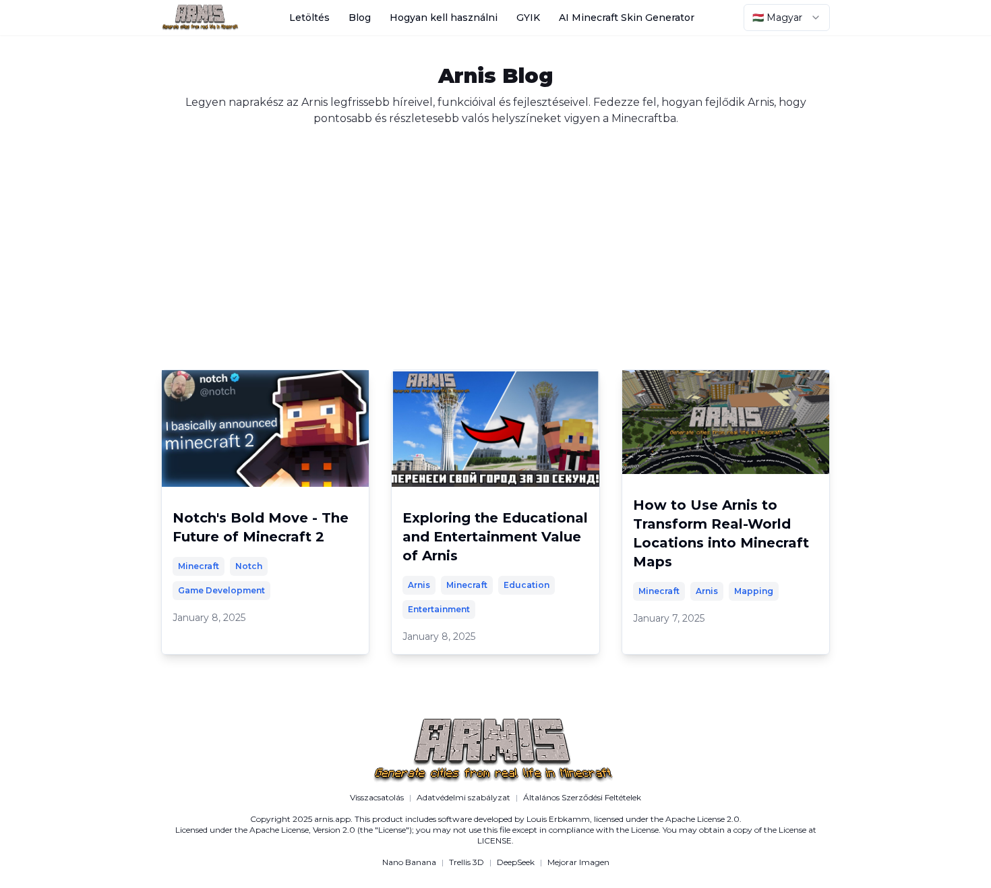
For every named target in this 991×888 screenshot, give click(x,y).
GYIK (528, 17)
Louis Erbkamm (558, 819)
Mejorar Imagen (578, 862)
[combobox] (787, 17)
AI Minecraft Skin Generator (626, 17)
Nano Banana (409, 862)
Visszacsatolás (377, 797)
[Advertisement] (495, 228)
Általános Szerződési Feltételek (582, 797)
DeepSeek (516, 862)
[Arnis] (200, 17)
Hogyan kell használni (444, 17)
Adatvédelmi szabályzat (463, 797)
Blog (360, 17)
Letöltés (309, 17)
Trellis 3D (466, 862)
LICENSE (494, 840)
